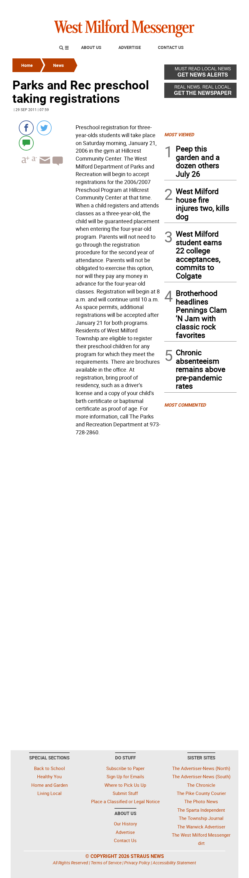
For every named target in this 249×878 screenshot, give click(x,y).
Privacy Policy (137, 863)
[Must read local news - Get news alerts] (200, 73)
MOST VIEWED (179, 134)
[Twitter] (44, 127)
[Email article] (44, 165)
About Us (91, 47)
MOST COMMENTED (185, 405)
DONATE (222, 7)
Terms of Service (106, 863)
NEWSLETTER (187, 7)
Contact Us (171, 47)
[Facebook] (26, 127)
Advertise (129, 47)
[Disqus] (86, 515)
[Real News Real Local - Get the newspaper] (200, 92)
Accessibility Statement (174, 863)
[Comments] (26, 142)
